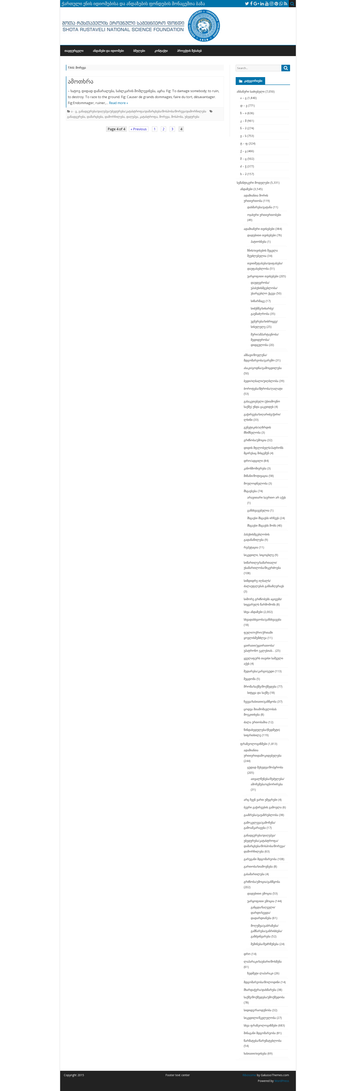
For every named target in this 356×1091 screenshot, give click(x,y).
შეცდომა (250, 679)
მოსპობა (177, 117)
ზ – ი (243, 113)
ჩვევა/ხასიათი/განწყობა (260, 701)
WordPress (281, 1081)
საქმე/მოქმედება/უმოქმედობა (264, 997)
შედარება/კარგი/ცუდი (259, 671)
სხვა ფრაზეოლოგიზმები (260, 1025)
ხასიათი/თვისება (255, 1053)
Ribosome (249, 1075)
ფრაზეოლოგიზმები (253, 744)
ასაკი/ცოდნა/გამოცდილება (263, 368)
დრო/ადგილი (253, 461)
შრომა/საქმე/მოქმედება (260, 686)
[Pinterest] (276, 3)
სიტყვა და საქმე (258, 693)
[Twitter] (247, 3)
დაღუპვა (132, 117)
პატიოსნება (258, 241)
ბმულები (139, 51)
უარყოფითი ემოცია (260, 901)
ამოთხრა (80, 81)
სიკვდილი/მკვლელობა (260, 1018)
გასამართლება (254, 874)
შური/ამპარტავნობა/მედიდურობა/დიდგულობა (265, 339)
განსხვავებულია (258, 510)
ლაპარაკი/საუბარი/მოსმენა (263, 961)
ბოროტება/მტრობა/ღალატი (263, 388)
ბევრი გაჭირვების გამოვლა (263, 807)
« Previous (139, 129)
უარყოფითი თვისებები (262, 276)
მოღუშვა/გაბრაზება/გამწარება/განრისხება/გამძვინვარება (266, 931)
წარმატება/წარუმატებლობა (262, 1041)
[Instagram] (271, 3)
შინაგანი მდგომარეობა (260, 1033)
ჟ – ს (243, 136)
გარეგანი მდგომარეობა (260, 859)
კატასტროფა (149, 117)
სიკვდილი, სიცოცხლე (259, 555)
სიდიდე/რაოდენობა (257, 1010)
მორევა (164, 117)
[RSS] (285, 3)
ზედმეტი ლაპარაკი (260, 973)
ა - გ (74, 111)
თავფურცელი (73, 51)
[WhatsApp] (281, 3)
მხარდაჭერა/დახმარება (260, 990)
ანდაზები (246, 189)
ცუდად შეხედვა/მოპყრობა (265, 767)
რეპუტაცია (251, 547)
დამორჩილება (115, 117)
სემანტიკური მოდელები (253, 183)
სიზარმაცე (258, 301)
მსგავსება (250, 491)
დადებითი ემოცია (259, 893)
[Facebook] (251, 3)
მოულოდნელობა (256, 483)
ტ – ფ (244, 143)
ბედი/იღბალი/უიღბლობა (261, 381)
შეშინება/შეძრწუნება (265, 944)
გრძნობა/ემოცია (255, 440)
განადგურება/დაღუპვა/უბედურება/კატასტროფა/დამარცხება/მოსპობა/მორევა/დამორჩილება (142, 111)
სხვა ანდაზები (253, 612)
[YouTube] (267, 3)
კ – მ (243, 121)
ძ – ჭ (243, 166)
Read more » (118, 103)
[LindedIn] (262, 3)
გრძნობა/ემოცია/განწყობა (262, 882)
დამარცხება (95, 117)
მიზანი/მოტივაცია (256, 476)
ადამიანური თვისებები (259, 229)
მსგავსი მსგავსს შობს (261, 525)
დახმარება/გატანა (259, 207)
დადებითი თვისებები (261, 235)
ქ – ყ (243, 151)
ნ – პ (243, 128)
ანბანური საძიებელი (251, 91)
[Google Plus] (256, 3)
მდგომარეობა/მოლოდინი (262, 982)
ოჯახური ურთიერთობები (264, 215)
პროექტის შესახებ (189, 51)
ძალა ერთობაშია (255, 722)
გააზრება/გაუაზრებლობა (261, 815)
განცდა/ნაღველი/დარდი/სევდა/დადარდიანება (263, 912)
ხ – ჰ (243, 174)
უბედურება (192, 117)
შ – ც (243, 159)
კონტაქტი (161, 51)
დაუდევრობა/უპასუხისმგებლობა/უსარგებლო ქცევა (264, 288)
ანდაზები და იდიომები (108, 51)
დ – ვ (243, 105)
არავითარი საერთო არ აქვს (266, 497)
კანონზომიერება (255, 468)
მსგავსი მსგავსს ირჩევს (263, 518)
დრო (247, 954)
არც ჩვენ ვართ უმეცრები (260, 800)
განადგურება (76, 117)
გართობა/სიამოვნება (258, 866)
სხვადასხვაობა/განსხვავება (262, 619)
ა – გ (243, 98)
